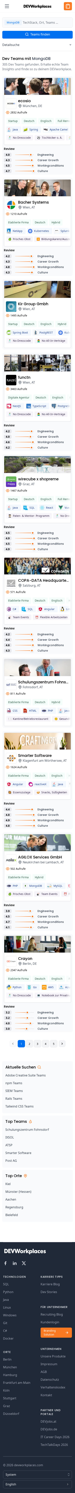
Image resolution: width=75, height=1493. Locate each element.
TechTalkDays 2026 (54, 1445)
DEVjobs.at (48, 1421)
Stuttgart (9, 1398)
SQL (6, 1284)
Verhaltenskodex (53, 1387)
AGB (44, 1372)
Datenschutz (50, 1379)
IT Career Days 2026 (55, 1437)
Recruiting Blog (52, 1314)
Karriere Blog (50, 1284)
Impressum (49, 1364)
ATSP (8, 1145)
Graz (6, 1406)
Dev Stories (49, 1292)
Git (5, 1323)
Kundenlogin (50, 1322)
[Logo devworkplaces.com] (37, 6)
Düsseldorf (11, 1414)
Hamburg (10, 1375)
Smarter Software (18, 1153)
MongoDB (41, 58)
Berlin (7, 1359)
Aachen (10, 1199)
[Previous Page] (13, 1043)
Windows (10, 1315)
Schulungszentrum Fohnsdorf (27, 1129)
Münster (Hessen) (18, 1192)
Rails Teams (13, 1098)
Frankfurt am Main (16, 1383)
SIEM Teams (14, 1091)
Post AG (11, 1160)
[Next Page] (62, 1043)
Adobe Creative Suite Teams (25, 1075)
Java (6, 1300)
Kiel (8, 1184)
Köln (6, 1390)
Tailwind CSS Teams (19, 1106)
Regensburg (14, 1207)
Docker (8, 1338)
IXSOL (9, 1137)
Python (8, 1292)
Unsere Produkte (53, 1356)
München (10, 1367)
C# (5, 1331)
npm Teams (13, 1083)
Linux (7, 1307)
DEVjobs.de (49, 1429)
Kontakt (46, 1395)
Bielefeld (11, 1215)
